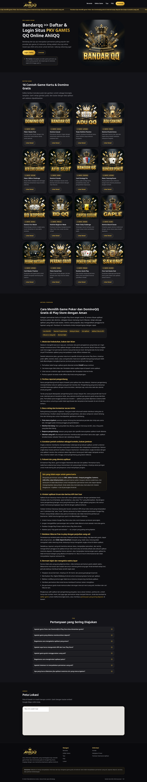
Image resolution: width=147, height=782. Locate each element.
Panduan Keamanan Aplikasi (100, 756)
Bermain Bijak (62, 335)
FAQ (112, 3)
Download (120, 3)
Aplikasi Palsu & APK (98, 331)
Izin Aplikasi (85, 331)
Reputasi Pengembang (60, 331)
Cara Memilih (47, 331)
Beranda (89, 3)
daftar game (44, 597)
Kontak (94, 750)
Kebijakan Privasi (97, 753)
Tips (107, 3)
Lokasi (65, 761)
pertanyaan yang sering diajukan (92, 597)
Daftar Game (99, 3)
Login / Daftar (28, 52)
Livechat (41, 52)
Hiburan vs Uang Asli (49, 335)
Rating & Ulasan (74, 331)
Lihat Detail (30, 143)
